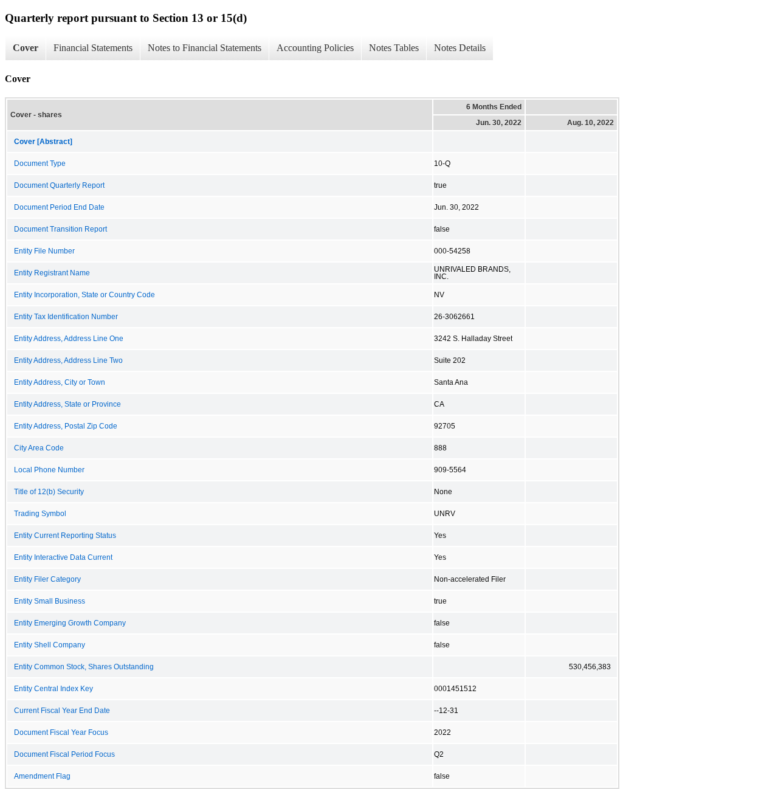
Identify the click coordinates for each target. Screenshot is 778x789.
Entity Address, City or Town (59, 382)
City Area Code (39, 448)
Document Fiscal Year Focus (61, 732)
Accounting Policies (315, 48)
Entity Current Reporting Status (65, 535)
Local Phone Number (49, 470)
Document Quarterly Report (59, 185)
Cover (25, 48)
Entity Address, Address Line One (68, 338)
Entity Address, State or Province (67, 404)
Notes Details (460, 48)
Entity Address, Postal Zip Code (65, 426)
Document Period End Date (59, 207)
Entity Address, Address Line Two (68, 360)
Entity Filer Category (47, 579)
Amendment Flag (42, 776)
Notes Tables (394, 48)
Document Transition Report (60, 229)
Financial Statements (93, 48)
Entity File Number (44, 251)
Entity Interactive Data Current (63, 557)
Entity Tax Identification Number (66, 316)
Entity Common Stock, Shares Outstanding (84, 666)
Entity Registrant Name (52, 273)
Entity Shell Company (49, 645)
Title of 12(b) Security (49, 491)
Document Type (40, 163)
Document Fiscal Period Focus (64, 754)
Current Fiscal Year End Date (62, 710)
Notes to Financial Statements (204, 48)
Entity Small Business (49, 601)
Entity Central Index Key (53, 688)
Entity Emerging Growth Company (70, 623)
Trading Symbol (40, 513)
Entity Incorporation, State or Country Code (84, 294)
